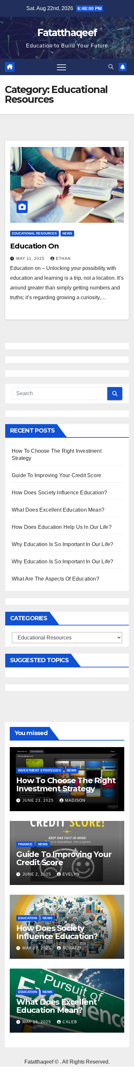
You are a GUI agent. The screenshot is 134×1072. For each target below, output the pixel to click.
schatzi (71, 948)
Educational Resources (34, 233)
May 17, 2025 (37, 948)
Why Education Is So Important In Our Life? (62, 544)
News (67, 233)
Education (27, 918)
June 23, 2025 (38, 800)
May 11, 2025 (31, 258)
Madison (75, 800)
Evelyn (71, 874)
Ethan (63, 258)
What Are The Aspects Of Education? (55, 579)
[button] (111, 67)
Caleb (69, 1022)
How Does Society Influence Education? (59, 492)
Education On (34, 246)
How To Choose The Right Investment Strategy (65, 784)
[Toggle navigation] (61, 67)
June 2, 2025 (37, 874)
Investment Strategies (39, 770)
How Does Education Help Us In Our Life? (62, 527)
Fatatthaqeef (67, 33)
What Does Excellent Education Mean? (58, 510)
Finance (25, 844)
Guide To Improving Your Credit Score (56, 475)
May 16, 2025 (37, 1022)
